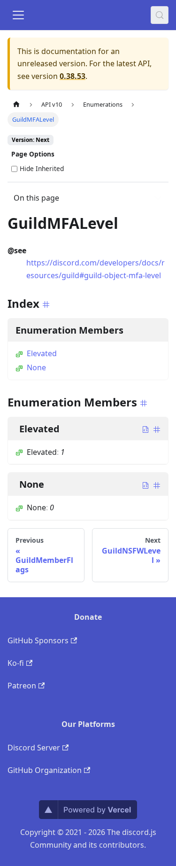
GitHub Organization (45, 770)
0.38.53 (72, 76)
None (36, 367)
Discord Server (34, 747)
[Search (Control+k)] (159, 15)
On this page (36, 198)
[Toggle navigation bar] (18, 15)
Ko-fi (16, 663)
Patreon (22, 685)
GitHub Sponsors (38, 640)
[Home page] (16, 104)
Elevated (42, 353)
